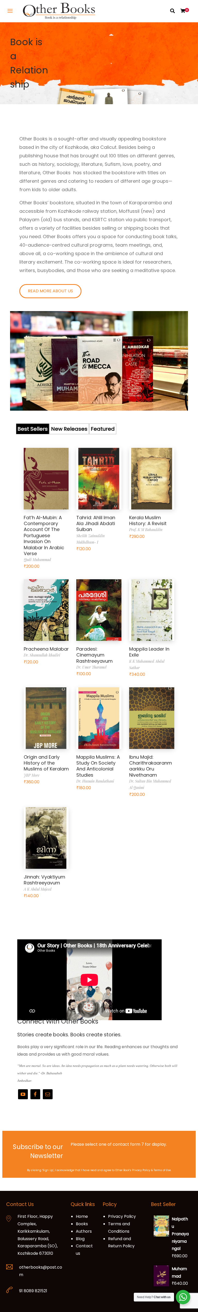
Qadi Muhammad (37, 559)
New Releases (69, 428)
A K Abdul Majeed (38, 889)
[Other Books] (59, 11)
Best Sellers (33, 428)
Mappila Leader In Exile (149, 652)
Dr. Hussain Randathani (95, 781)
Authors (84, 1231)
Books (82, 1224)
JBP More (31, 775)
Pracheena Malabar (46, 649)
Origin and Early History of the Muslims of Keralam (46, 763)
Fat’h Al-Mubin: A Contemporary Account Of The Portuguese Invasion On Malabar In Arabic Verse (44, 535)
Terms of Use (162, 1170)
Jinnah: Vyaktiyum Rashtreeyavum (44, 880)
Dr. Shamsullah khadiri (42, 655)
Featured (103, 428)
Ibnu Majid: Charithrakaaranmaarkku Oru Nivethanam (150, 766)
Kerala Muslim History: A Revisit (148, 520)
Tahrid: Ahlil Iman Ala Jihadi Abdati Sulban (95, 523)
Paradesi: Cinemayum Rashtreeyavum (94, 655)
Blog (80, 1239)
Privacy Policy (141, 1170)
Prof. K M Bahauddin (145, 529)
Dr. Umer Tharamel (91, 667)
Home (82, 1216)
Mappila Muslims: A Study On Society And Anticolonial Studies (98, 766)
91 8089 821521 (33, 1291)
